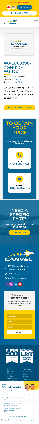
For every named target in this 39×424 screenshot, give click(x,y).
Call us (20, 161)
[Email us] (19, 179)
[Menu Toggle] (36, 22)
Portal (25, 377)
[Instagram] (11, 284)
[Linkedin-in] (15, 284)
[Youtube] (20, 284)
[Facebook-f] (7, 284)
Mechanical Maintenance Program (12, 380)
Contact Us (27, 372)
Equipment (27, 369)
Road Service (10, 370)
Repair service (10, 375)
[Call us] (19, 155)
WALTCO (18, 82)
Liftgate (24, 7)
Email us (19, 185)
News (24, 374)
